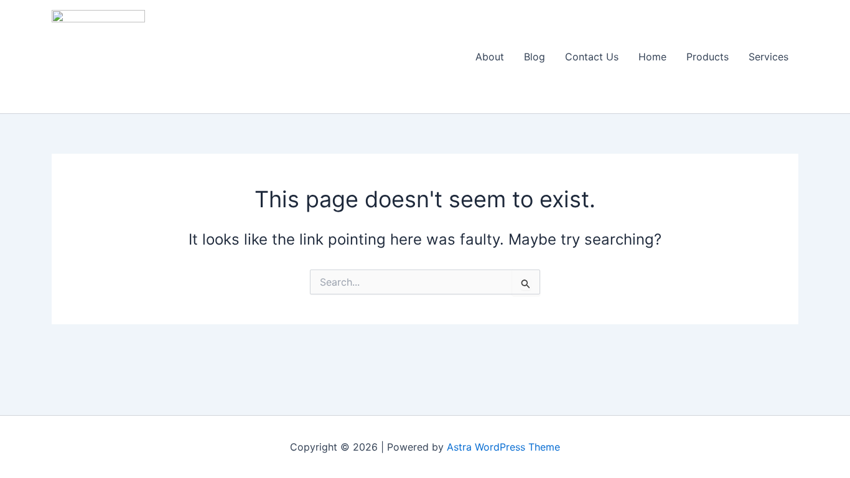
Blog (534, 56)
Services (768, 56)
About (489, 56)
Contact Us (592, 56)
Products (707, 56)
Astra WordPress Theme (503, 447)
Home (652, 56)
